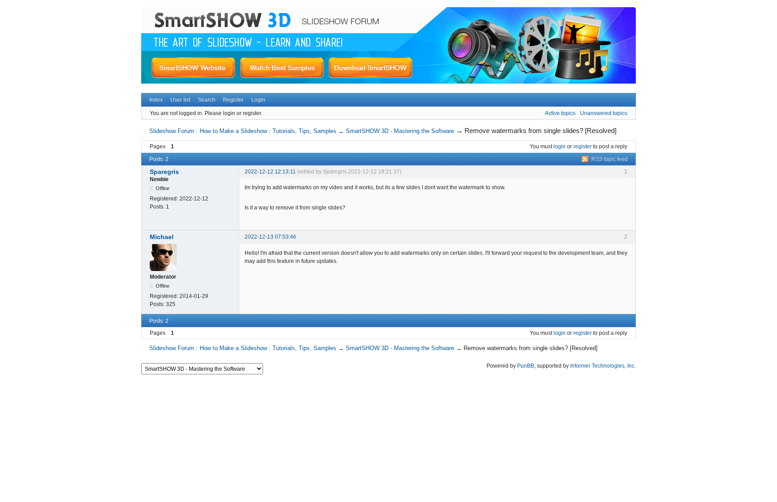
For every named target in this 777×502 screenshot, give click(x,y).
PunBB (525, 366)
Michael (162, 236)
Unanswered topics (603, 113)
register (582, 146)
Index (156, 100)
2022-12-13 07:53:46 (270, 237)
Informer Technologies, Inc (602, 366)
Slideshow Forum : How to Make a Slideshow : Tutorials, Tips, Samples (242, 131)
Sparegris (164, 171)
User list (180, 100)
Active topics (560, 113)
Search (206, 100)
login (560, 146)
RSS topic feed (609, 159)
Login (258, 100)
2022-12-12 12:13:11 (270, 172)
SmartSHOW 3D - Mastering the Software (400, 131)
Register (233, 100)
